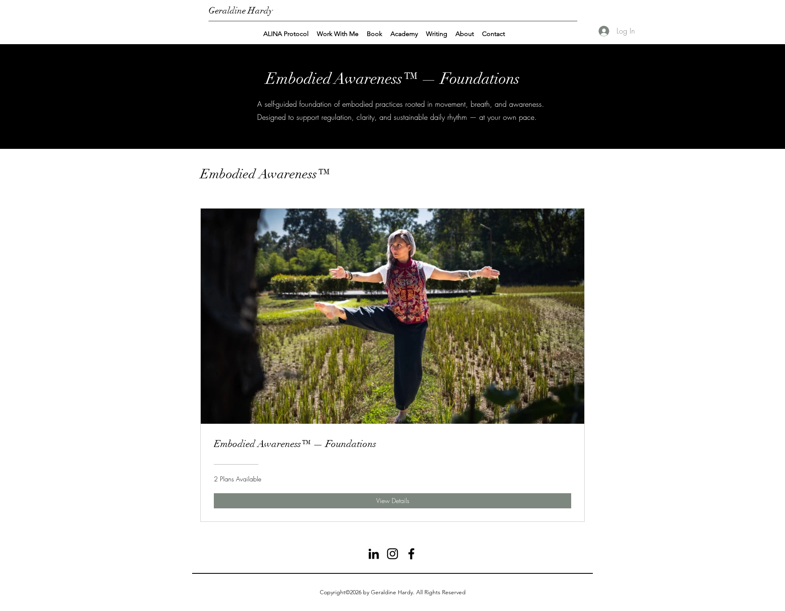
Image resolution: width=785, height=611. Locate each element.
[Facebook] (411, 553)
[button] (338, 34)
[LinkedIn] (373, 553)
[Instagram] (392, 553)
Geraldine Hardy (241, 10)
